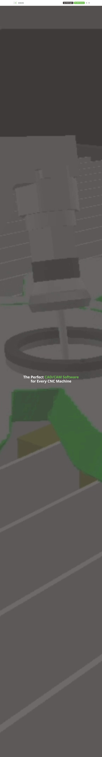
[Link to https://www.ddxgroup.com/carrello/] (89, 3)
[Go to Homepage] (18, 3)
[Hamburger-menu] (86, 3)
